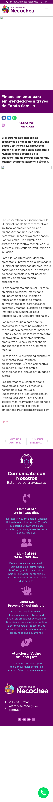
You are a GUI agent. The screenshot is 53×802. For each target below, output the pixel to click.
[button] (46, 10)
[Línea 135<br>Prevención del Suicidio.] (26, 590)
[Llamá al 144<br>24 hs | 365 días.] (26, 542)
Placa (4, 422)
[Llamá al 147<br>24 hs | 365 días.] (26, 498)
